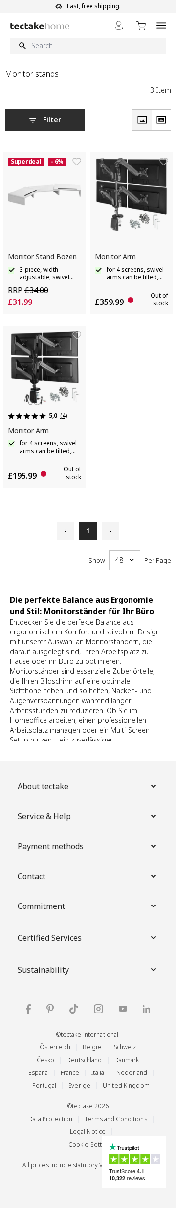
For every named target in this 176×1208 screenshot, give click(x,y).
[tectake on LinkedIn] (146, 1009)
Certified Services (50, 938)
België (92, 1047)
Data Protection (50, 1119)
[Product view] (142, 120)
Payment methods (51, 846)
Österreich (55, 1047)
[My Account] (119, 25)
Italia (97, 1073)
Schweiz (125, 1047)
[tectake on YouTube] (123, 1009)
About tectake (43, 786)
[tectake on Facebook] (28, 1009)
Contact (31, 876)
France (70, 1073)
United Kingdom (126, 1085)
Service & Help (44, 816)
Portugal (44, 1085)
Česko (46, 1060)
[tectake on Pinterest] (50, 1009)
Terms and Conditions (116, 1119)
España (38, 1073)
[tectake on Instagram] (98, 1009)
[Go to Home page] (40, 26)
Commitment (41, 906)
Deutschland (84, 1060)
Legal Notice (88, 1131)
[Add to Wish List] (76, 161)
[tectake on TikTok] (73, 1009)
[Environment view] (161, 120)
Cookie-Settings (91, 1144)
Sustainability (43, 969)
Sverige (79, 1085)
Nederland (131, 1073)
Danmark (126, 1060)
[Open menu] (161, 25)
